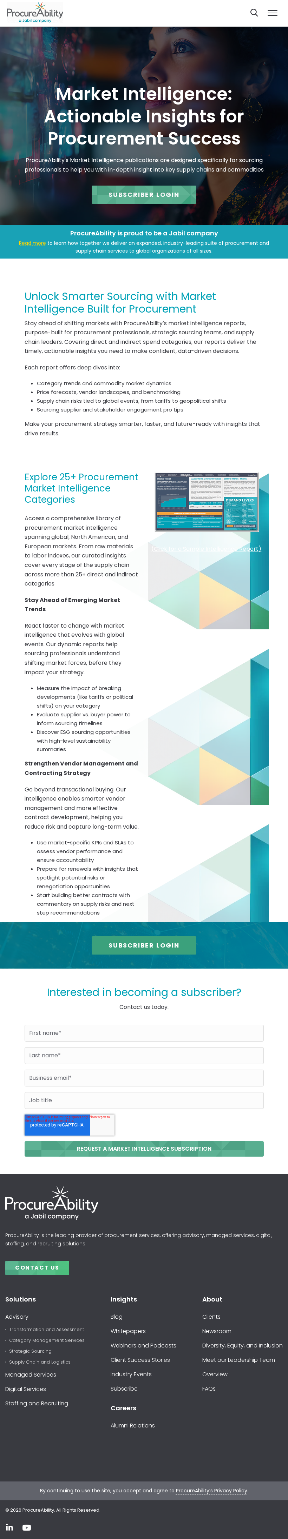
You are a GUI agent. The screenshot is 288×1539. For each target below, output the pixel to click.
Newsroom (216, 1331)
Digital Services (25, 1389)
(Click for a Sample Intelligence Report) (206, 549)
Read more (32, 243)
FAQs (209, 1389)
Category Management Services (47, 1340)
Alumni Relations (133, 1425)
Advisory (16, 1317)
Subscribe (124, 1389)
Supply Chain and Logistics (40, 1362)
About (212, 1299)
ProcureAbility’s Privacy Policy (211, 1490)
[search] (254, 12)
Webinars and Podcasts (143, 1345)
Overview (215, 1374)
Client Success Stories (140, 1360)
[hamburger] (272, 13)
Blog (117, 1317)
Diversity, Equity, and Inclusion (242, 1345)
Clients (211, 1317)
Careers (123, 1408)
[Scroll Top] (272, 1526)
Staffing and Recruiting (36, 1403)
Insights (124, 1299)
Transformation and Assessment (46, 1329)
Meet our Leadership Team (238, 1360)
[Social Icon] (9, 1528)
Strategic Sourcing (30, 1351)
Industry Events (131, 1374)
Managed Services (30, 1375)
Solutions (20, 1299)
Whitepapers (128, 1331)
